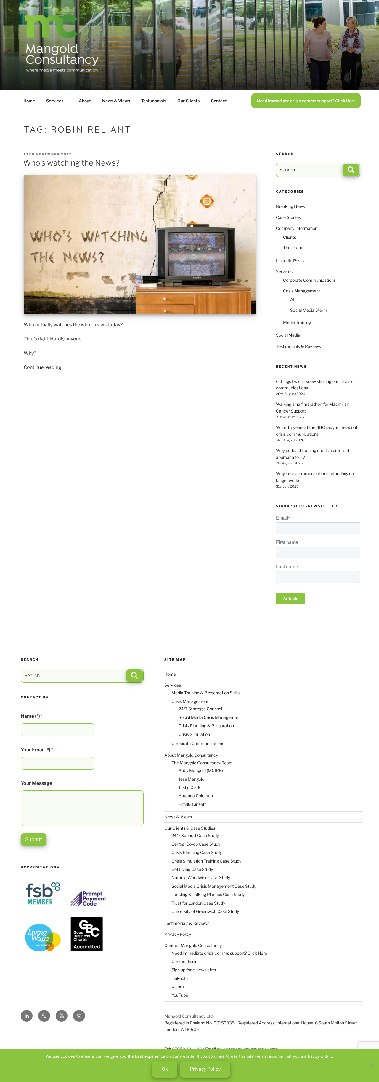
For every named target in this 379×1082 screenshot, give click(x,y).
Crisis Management (301, 290)
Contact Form (184, 961)
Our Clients (188, 100)
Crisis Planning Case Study (196, 852)
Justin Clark (189, 787)
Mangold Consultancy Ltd (188, 1016)
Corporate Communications (309, 280)
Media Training (297, 322)
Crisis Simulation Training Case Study (206, 860)
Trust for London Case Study (198, 903)
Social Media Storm (308, 310)
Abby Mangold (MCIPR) (201, 770)
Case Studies (288, 217)
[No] (372, 1065)
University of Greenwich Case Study (205, 911)
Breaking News (290, 206)
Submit (33, 839)
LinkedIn (179, 978)
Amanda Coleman (196, 795)
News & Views (116, 100)
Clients (289, 237)
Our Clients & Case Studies (189, 827)
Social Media (288, 335)
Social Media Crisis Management (210, 717)
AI (292, 299)
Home (29, 100)
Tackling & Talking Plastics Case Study (208, 894)
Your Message (36, 783)
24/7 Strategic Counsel (200, 708)
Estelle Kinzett (192, 804)
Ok (165, 1069)
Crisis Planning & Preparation (206, 725)
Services (54, 100)
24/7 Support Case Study (195, 835)
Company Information (296, 228)
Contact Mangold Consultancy (193, 945)
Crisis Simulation (194, 734)
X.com (177, 986)
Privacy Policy (177, 934)
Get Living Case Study (192, 869)
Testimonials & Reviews (298, 346)
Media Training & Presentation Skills (205, 692)
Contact (219, 100)
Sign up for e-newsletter (193, 969)
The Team (292, 247)
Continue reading (42, 367)
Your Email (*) (37, 749)
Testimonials (153, 100)
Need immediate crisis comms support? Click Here (306, 100)
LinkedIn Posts (290, 260)
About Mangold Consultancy (191, 755)
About (85, 100)
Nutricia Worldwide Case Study (200, 877)
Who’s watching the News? (71, 162)
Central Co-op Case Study (195, 843)
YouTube (179, 994)
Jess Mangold (191, 779)
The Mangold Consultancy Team (202, 762)
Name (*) (32, 716)
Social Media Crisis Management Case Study (213, 886)
